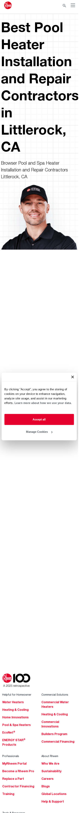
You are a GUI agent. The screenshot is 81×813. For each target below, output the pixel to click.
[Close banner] (72, 376)
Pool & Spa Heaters (16, 725)
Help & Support (52, 801)
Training (8, 794)
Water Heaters (13, 702)
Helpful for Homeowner (16, 694)
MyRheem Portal (14, 763)
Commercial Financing (57, 741)
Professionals (10, 756)
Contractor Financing (18, 786)
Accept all (39, 419)
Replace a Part (13, 779)
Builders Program (54, 734)
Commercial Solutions (54, 694)
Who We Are (50, 763)
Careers (47, 779)
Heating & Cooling (15, 710)
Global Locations (53, 794)
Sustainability (51, 771)
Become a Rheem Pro (18, 771)
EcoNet (8, 732)
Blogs (45, 786)
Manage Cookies (37, 431)
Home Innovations (15, 717)
